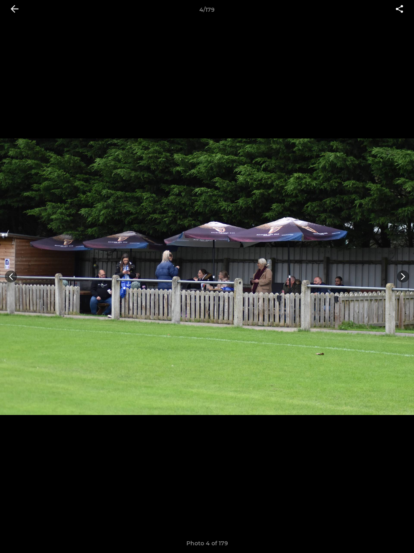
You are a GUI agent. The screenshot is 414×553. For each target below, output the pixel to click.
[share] (399, 9)
